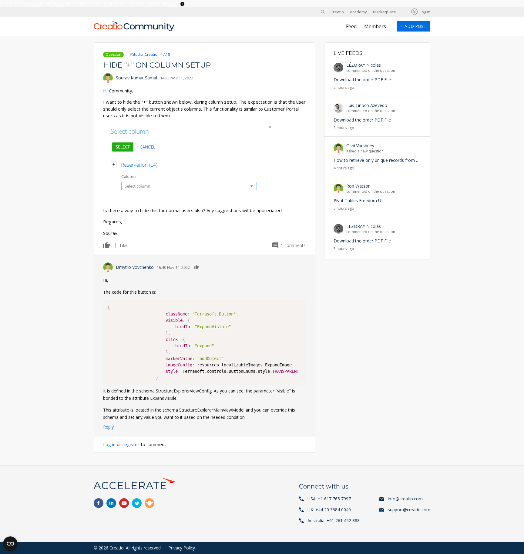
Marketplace (384, 12)
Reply (108, 427)
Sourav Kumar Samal (136, 78)
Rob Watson (358, 186)
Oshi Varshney (360, 146)
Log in (425, 12)
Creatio (337, 12)
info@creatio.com (405, 499)
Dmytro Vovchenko (135, 267)
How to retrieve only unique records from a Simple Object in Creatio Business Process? (419, 160)
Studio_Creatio (144, 54)
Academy (358, 12)
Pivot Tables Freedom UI (358, 200)
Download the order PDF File (362, 79)
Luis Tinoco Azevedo (366, 105)
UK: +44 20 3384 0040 (329, 509)
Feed (351, 26)
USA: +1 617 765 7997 (329, 499)
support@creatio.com (409, 509)
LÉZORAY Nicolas (363, 65)
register (131, 444)
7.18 (166, 54)
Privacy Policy (181, 548)
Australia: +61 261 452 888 (333, 520)
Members (375, 26)
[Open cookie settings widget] (10, 543)
